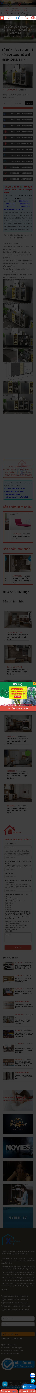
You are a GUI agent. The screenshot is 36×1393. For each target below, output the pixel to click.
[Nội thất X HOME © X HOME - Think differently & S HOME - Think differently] (19, 17)
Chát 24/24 (31, 1387)
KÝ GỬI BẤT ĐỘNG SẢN (18, 709)
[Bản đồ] (33, 1381)
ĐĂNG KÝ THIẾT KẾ (28, 1391)
